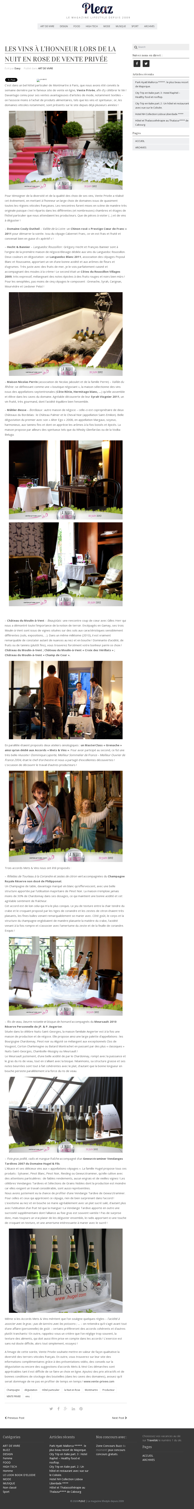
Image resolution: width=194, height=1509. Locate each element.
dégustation (30, 1390)
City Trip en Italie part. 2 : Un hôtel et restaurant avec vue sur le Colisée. (68, 1471)
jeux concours (116, 1450)
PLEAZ (82, 1501)
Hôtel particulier (50, 1390)
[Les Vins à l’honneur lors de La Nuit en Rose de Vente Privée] (51, 1408)
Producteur (108, 1390)
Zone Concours (105, 1446)
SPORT (134, 26)
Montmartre (91, 1390)
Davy (17, 68)
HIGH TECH (92, 26)
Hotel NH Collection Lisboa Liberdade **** (159, 114)
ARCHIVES (149, 26)
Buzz (119, 1446)
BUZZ (6, 1450)
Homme (8, 1471)
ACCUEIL (140, 141)
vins (27, 1396)
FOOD (77, 26)
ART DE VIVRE (47, 26)
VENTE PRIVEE (14, 1396)
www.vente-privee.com (99, 1381)
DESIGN (64, 26)
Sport (6, 1491)
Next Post (118, 1418)
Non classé (9, 1487)
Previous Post (15, 1418)
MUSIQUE (121, 26)
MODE (106, 26)
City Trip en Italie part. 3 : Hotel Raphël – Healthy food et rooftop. (68, 1458)
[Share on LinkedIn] (73, 1408)
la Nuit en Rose (72, 1390)
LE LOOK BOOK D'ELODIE (19, 1475)
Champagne (13, 1390)
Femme (7, 1458)
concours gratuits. (107, 1454)
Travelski (152, 1440)
